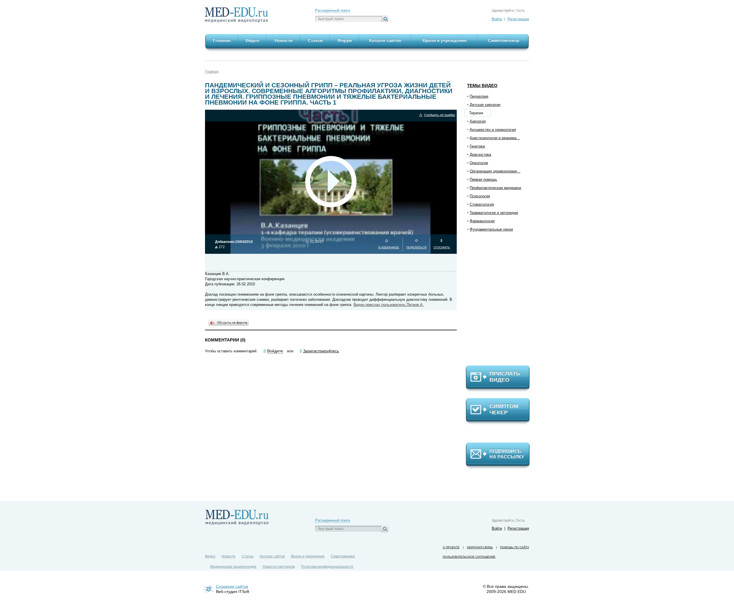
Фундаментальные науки (491, 229)
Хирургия (478, 121)
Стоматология (482, 204)
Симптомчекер (343, 556)
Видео (210, 556)
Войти (497, 19)
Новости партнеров (279, 567)
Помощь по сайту (514, 547)
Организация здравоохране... (495, 171)
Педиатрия (479, 96)
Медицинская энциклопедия (233, 567)
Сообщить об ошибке (439, 115)
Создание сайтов (232, 586)
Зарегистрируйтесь (321, 351)
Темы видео (482, 85)
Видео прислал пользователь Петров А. (389, 304)
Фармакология (482, 221)
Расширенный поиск (332, 10)
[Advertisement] (500, 301)
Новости (228, 556)
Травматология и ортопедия (494, 213)
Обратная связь (480, 547)
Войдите (275, 351)
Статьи (247, 556)
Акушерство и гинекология (493, 129)
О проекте (451, 547)
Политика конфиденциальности (327, 567)
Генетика (477, 146)
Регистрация (518, 19)
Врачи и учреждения (308, 556)
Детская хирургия (485, 105)
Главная (211, 72)
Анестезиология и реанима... (495, 138)
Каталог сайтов (272, 556)
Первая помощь (483, 179)
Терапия (476, 113)
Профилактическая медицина (495, 188)
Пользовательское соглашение (469, 556)
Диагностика (480, 154)
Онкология (479, 163)
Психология (480, 196)
